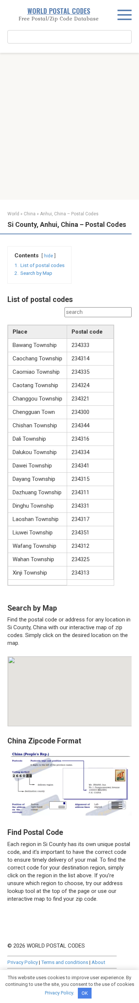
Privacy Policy (22, 962)
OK (85, 993)
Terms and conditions (64, 962)
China (30, 213)
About (98, 962)
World (13, 213)
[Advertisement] (69, 126)
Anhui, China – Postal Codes (69, 213)
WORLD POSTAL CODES (58, 11)
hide (48, 255)
